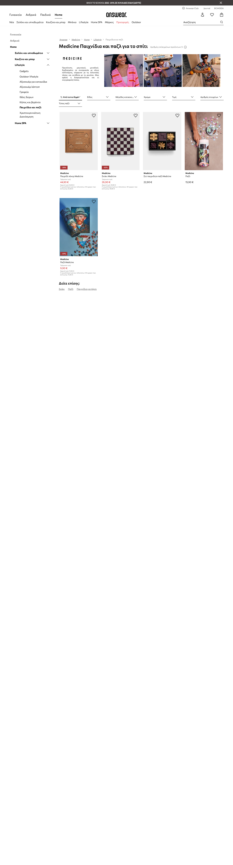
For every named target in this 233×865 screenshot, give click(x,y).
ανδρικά (31, 14)
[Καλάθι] (222, 15)
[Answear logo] (116, 14)
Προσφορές (122, 22)
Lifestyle (83, 22)
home (58, 14)
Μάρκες (109, 22)
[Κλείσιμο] (221, 2)
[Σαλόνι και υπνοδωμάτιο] (48, 53)
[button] (70, 97)
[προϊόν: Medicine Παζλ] (204, 141)
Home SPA (96, 22)
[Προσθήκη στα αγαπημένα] (93, 115)
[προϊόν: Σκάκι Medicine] (120, 141)
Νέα (11, 22)
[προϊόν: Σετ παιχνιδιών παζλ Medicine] (162, 141)
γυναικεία (15, 14)
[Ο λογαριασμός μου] (202, 15)
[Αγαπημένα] (212, 15)
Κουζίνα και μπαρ (55, 22)
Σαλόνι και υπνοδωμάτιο (30, 22)
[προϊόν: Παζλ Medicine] (79, 227)
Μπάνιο (72, 22)
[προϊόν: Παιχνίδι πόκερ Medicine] (79, 141)
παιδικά (45, 14)
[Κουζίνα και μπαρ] (48, 59)
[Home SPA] (48, 123)
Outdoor (136, 22)
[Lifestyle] (48, 65)
